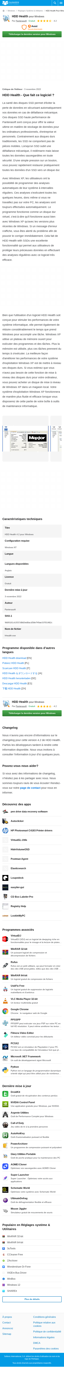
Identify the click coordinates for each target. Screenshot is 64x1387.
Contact (6, 1322)
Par (19, 21)
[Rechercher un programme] (55, 3)
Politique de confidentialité (47, 1331)
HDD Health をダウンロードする (19, 673)
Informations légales (43, 1337)
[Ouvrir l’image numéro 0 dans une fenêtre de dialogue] (25, 439)
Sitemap (6, 1334)
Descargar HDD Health (14, 683)
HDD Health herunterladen (16, 678)
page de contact (30, 787)
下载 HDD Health (11, 688)
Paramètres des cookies (46, 1348)
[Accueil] (3, 10)
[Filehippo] (10, 3)
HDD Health (28, 16)
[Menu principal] (61, 3)
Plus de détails (32, 1299)
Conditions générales (44, 1317)
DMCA (36, 1343)
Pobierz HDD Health (13, 663)
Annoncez (7, 1328)
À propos (7, 1317)
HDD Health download (14, 658)
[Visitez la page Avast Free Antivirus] (32, 27)
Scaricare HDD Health (14, 668)
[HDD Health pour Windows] (6, 18)
